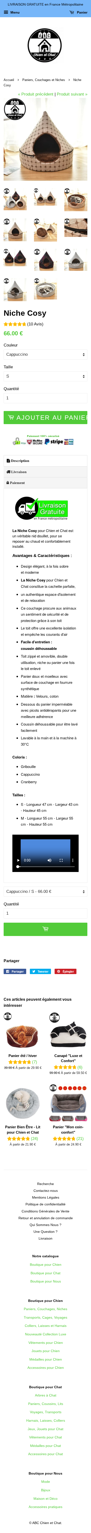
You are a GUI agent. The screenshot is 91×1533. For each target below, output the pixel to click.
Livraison (18, 472)
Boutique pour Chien (45, 1265)
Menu (14, 12)
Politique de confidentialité (45, 1204)
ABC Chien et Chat (46, 1523)
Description (19, 460)
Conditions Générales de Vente (45, 1211)
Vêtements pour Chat (45, 1437)
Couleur (11, 345)
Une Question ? (45, 1232)
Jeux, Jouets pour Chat (45, 1429)
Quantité (11, 389)
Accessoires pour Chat (45, 1454)
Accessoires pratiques (45, 1507)
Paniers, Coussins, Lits (45, 1404)
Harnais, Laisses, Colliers (45, 1420)
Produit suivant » (72, 94)
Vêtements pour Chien (45, 1343)
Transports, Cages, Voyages (45, 1317)
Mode (45, 1482)
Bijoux (45, 1490)
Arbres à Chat (45, 1395)
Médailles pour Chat (45, 1446)
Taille (8, 367)
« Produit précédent (35, 94)
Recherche (45, 1184)
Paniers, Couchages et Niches (43, 80)
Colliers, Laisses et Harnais (45, 1326)
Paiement (17, 482)
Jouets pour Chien (46, 1351)
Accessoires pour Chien (45, 1368)
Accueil (9, 80)
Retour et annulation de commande (45, 1218)
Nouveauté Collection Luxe (45, 1334)
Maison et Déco (45, 1499)
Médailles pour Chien (45, 1359)
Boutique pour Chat (45, 1273)
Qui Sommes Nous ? (45, 1225)
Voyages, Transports (45, 1412)
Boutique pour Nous (45, 1281)
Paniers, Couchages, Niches (45, 1309)
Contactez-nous (45, 1191)
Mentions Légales (45, 1197)
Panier (81, 12)
